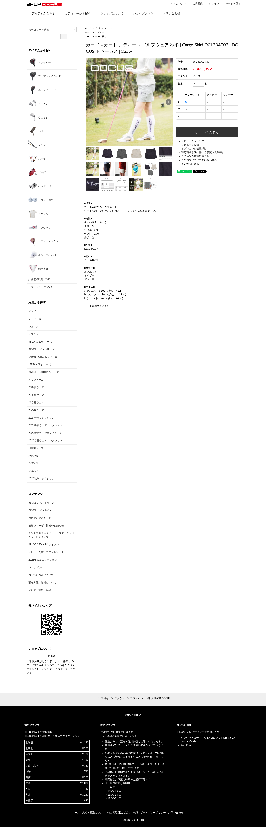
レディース (100, 32)
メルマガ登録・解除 (39, 590)
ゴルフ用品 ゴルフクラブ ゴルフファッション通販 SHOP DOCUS (133, 698)
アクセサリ (44, 227)
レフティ (33, 334)
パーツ (41, 159)
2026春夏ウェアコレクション (45, 440)
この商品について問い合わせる (199, 160)
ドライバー (44, 62)
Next (168, 102)
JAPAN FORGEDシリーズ (42, 357)
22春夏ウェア (36, 395)
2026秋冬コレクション (41, 478)
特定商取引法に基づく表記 (122, 812)
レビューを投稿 (190, 145)
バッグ (41, 172)
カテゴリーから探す (78, 13)
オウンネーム (36, 380)
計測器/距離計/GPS (39, 279)
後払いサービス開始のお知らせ (46, 525)
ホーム (88, 28)
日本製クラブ (36, 448)
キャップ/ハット (47, 255)
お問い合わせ (171, 13)
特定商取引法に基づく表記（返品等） (202, 152)
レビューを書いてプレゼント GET (47, 552)
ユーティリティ (46, 90)
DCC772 (33, 471)
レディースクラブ (47, 241)
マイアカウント (177, 3)
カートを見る (233, 3)
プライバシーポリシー (153, 812)
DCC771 (33, 463)
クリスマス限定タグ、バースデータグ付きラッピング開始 (51, 535)
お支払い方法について (41, 575)
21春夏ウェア (36, 402)
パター (41, 131)
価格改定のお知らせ (39, 518)
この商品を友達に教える (195, 156)
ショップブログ (143, 13)
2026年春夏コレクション (42, 560)
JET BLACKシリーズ (39, 364)
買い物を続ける (190, 164)
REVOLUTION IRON (39, 510)
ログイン (214, 3)
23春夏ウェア (36, 387)
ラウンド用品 (45, 200)
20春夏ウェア (36, 410)
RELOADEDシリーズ (40, 342)
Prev (90, 102)
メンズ (32, 311)
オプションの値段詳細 (194, 148)
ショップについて (111, 13)
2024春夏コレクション (41, 418)
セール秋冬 (100, 36)
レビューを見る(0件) (192, 141)
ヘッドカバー (45, 186)
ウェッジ (42, 117)
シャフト (42, 145)
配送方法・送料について (42, 582)
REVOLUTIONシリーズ (41, 349)
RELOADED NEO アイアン (43, 544)
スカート (112, 28)
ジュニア (33, 326)
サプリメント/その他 (40, 287)
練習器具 (42, 269)
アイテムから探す (43, 13)
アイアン (42, 104)
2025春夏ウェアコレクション (45, 425)
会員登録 (198, 3)
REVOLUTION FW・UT (41, 503)
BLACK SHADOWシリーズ (43, 372)
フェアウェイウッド (49, 76)
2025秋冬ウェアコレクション (45, 433)
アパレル (99, 28)
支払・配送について (93, 812)
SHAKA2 (33, 456)
